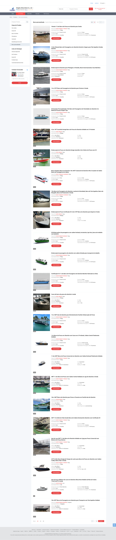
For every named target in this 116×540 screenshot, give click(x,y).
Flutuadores (14, 36)
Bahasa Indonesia (99, 531)
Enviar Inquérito (56, 38)
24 (37, 521)
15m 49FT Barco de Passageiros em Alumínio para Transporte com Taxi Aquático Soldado (75, 500)
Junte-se (96, 3)
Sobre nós (33, 529)
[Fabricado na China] (18, 2)
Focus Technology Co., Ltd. (56, 533)
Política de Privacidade (54, 529)
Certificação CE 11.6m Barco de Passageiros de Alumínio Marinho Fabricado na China (74, 273)
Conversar (21, 75)
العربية (72, 531)
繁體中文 (30, 531)
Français (39, 531)
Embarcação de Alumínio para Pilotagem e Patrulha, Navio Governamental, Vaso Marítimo (75, 67)
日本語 (35, 531)
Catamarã (14, 39)
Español (43, 531)
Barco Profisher (15, 33)
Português (53, 531)
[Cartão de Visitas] (27, 70)
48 (43, 521)
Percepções (82, 529)
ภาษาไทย (84, 531)
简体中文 (26, 531)
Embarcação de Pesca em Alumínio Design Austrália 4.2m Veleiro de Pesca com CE (74, 150)
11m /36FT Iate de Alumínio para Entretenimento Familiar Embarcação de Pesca (73, 315)
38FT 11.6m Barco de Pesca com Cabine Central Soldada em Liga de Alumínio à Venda (74, 376)
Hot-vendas (14, 28)
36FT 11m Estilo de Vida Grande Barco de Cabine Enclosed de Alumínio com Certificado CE (75, 418)
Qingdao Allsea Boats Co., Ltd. (24, 8)
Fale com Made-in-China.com (65, 529)
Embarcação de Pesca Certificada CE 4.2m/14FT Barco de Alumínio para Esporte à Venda (75, 212)
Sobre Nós (29, 13)
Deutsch (48, 531)
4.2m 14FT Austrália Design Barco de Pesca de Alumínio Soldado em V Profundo (73, 129)
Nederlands (76, 531)
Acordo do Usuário (45, 529)
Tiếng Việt (93, 531)
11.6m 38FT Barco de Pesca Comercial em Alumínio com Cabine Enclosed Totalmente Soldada (76, 356)
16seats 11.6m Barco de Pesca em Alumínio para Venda (66, 26)
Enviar (19, 82)
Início (13, 13)
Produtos (21, 13)
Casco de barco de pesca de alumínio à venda (63, 294)
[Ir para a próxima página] (103, 22)
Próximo (100, 521)
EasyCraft (14, 30)
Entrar (91, 3)
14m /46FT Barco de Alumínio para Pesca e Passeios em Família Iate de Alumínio (73, 397)
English (21, 531)
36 (40, 521)
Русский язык (62, 531)
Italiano (57, 531)
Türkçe (88, 531)
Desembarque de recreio (17, 41)
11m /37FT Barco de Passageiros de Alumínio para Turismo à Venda (69, 88)
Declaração (39, 529)
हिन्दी (80, 531)
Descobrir (38, 13)
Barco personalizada (16, 44)
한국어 (68, 531)
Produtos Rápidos (75, 529)
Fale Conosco (46, 13)
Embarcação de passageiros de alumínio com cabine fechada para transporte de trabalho (75, 253)
